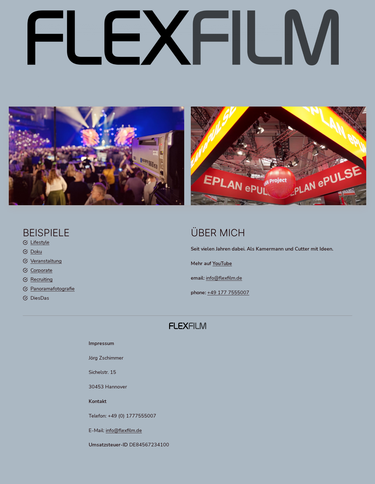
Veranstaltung (46, 261)
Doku (36, 251)
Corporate (41, 270)
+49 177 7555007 (228, 292)
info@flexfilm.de (224, 278)
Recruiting (41, 279)
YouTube (222, 263)
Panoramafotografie (52, 288)
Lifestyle (39, 242)
